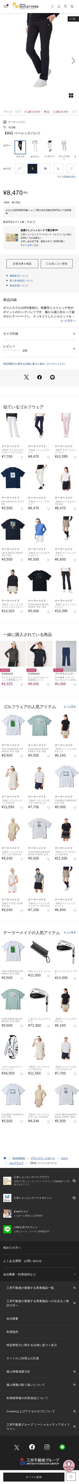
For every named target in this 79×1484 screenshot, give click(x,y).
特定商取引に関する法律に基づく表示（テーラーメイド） (34, 363)
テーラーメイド (16, 122)
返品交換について (19, 285)
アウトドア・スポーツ (43, 1158)
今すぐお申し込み (29, 245)
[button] (39, 60)
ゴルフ (64, 1158)
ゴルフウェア (16, 1163)
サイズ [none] (7, 168)
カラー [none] (7, 145)
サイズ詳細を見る (66, 176)
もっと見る (66, 320)
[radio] (20, 151)
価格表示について (19, 275)
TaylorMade (18, 1158)
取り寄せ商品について (21, 280)
